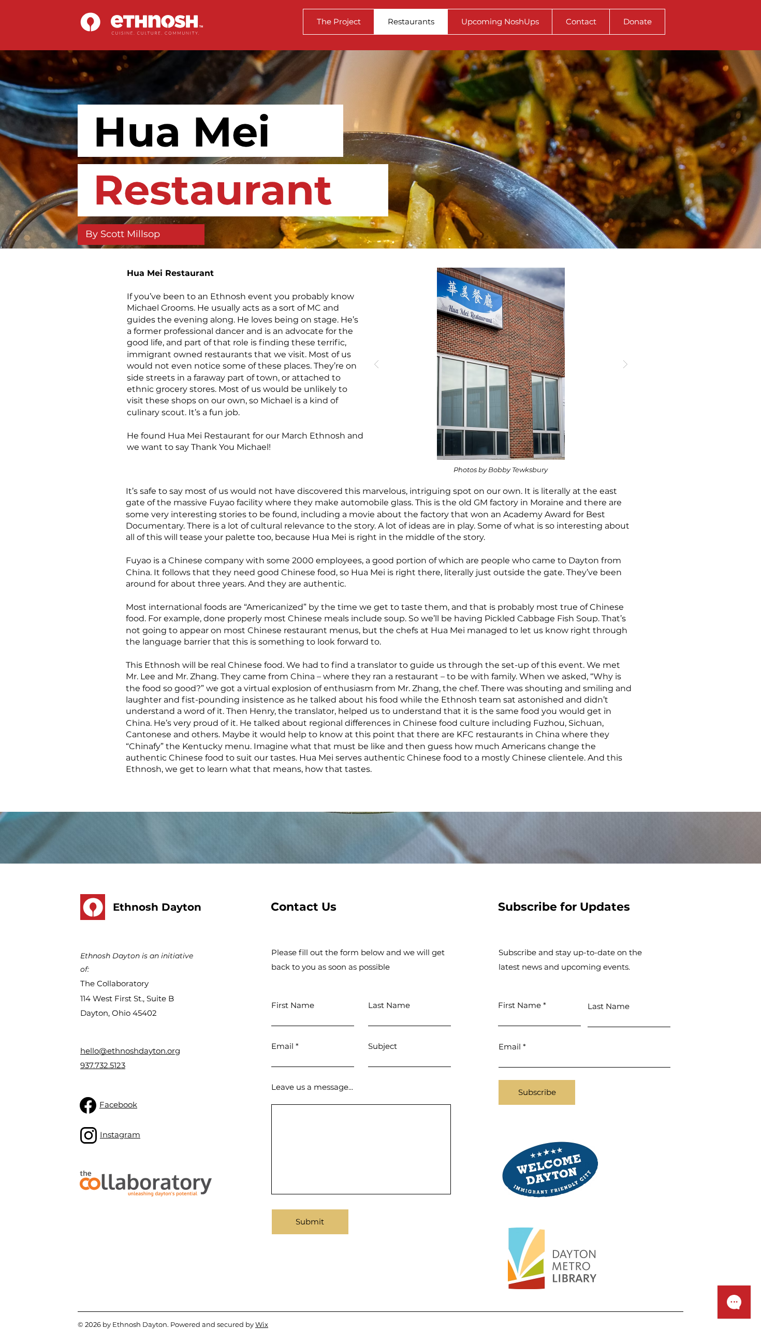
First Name (292, 1005)
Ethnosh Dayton (157, 907)
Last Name (389, 1005)
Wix (261, 1324)
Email (282, 1046)
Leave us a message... (312, 1087)
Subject (382, 1046)
